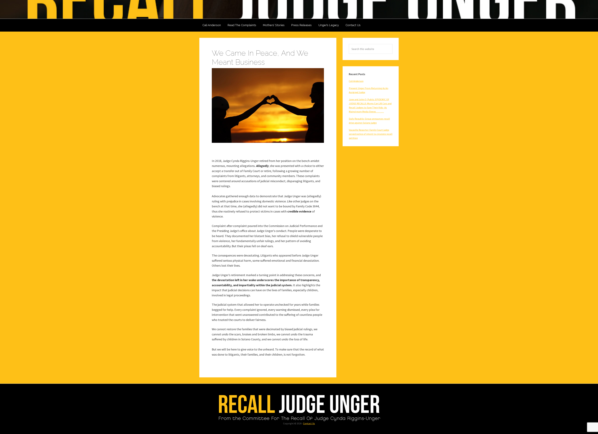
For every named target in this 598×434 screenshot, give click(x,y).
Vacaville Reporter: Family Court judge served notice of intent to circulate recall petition (370, 134)
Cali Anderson (356, 81)
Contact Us (309, 423)
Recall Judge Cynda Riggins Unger (299, 9)
